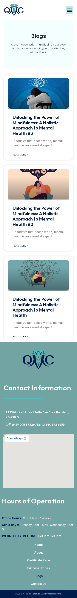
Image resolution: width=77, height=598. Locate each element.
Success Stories (38, 568)
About (38, 552)
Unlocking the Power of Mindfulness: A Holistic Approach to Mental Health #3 (36, 125)
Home (38, 545)
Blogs (39, 576)
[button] (69, 10)
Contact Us (38, 584)
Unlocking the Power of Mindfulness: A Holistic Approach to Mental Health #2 (36, 216)
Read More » (20, 154)
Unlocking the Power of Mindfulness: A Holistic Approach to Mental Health (36, 307)
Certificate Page (38, 560)
